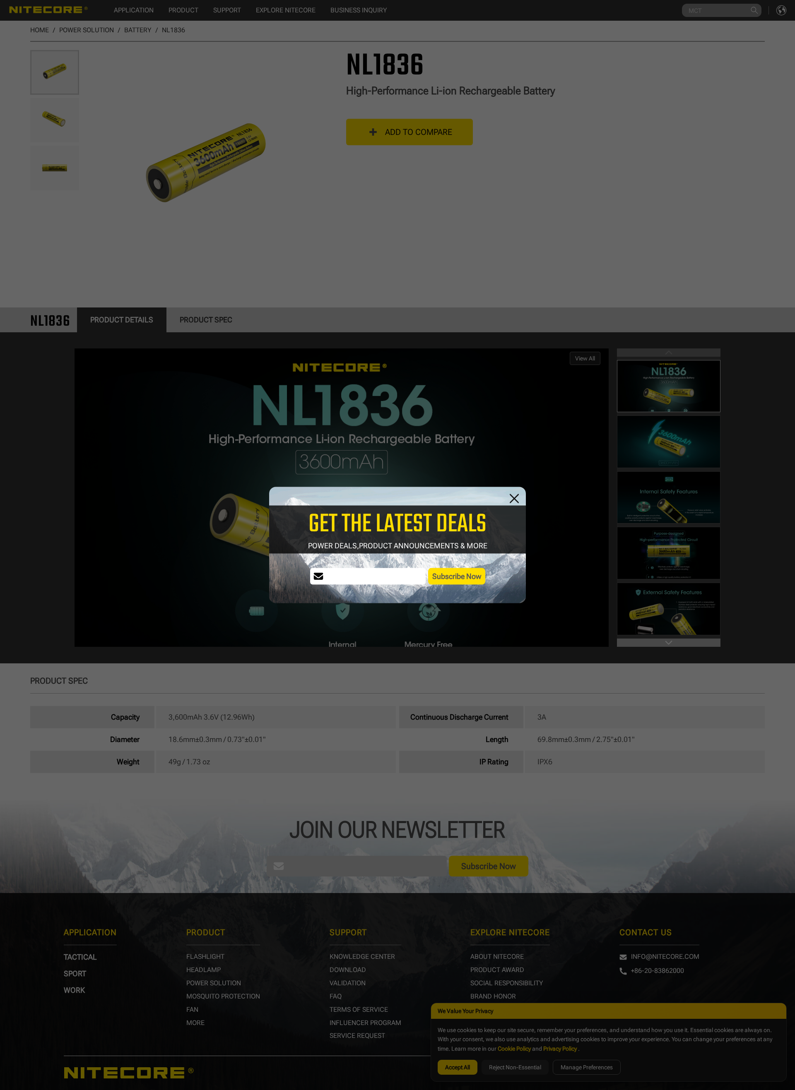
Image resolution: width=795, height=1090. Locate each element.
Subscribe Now (456, 576)
